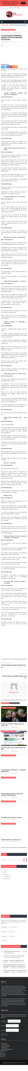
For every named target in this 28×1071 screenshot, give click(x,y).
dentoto (1, 1052)
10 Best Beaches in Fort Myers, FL (11, 839)
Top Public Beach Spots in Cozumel (11, 817)
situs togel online (3, 1050)
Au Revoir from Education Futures (12, 951)
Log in (5, 872)
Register (5, 870)
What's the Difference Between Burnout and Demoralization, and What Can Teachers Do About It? (14, 966)
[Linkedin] (8, 66)
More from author (14, 703)
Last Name (3, 936)
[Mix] (16, 66)
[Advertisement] (14, 642)
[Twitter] (5, 66)
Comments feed (7, 876)
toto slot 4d (2, 1056)
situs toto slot (3, 1054)
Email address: (4, 927)
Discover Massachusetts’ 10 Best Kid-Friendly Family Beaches (12, 794)
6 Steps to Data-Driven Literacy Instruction (14, 956)
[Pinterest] (11, 66)
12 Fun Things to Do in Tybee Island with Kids (13, 748)
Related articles (5, 703)
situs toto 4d (2, 1053)
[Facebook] (2, 66)
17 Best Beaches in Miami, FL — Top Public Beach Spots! (13, 770)
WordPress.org (7, 878)
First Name (3, 931)
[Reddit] (13, 66)
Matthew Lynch (5, 41)
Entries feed (6, 874)
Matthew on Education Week (12, 946)
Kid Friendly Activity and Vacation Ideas (8, 29)
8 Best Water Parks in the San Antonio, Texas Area (12, 724)
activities (8, 86)
